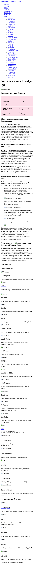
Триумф (10, 46)
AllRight (6, 9)
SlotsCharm (11, 73)
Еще (5, 16)
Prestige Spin (12, 59)
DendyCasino (12, 24)
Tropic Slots (11, 75)
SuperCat (10, 34)
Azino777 (11, 44)
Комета (6, 4)
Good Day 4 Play (13, 57)
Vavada (6, 6)
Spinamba (11, 47)
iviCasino (10, 36)
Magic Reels (8, 11)
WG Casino (7, 13)
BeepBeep (11, 52)
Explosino (11, 29)
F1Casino (11, 62)
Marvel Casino (12, 64)
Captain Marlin (12, 67)
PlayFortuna (11, 19)
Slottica (10, 41)
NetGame (11, 42)
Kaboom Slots (12, 69)
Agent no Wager (12, 37)
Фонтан (10, 32)
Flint (9, 31)
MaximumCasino (13, 50)
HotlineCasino (12, 55)
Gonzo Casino (12, 22)
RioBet (6, 8)
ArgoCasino (11, 49)
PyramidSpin (11, 72)
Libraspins (11, 70)
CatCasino (7, 14)
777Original (11, 21)
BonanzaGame (12, 54)
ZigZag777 (11, 60)
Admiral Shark (12, 39)
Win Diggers (11, 27)
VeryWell (10, 77)
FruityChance (12, 65)
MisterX (10, 18)
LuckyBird (11, 26)
